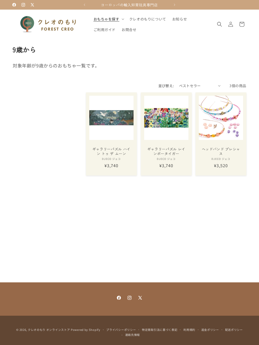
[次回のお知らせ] (174, 5)
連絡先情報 (132, 335)
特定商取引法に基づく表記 (159, 330)
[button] (108, 19)
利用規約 (189, 330)
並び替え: (166, 85)
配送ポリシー (234, 330)
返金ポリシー (210, 330)
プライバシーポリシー (121, 330)
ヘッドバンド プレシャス (221, 151)
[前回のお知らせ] (84, 5)
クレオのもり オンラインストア (49, 330)
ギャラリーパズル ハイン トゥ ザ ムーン (111, 151)
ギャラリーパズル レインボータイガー (166, 151)
